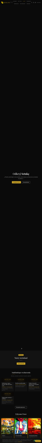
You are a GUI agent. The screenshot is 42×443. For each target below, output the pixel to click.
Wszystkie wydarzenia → (21, 407)
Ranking (28, 3)
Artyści (20, 1)
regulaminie (20, 441)
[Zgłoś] (35, 2)
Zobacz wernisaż (21, 363)
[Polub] (12, 432)
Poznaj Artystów (26, 182)
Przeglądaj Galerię (16, 182)
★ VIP (24, 1)
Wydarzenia (22, 3)
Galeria (15, 1)
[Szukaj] (31, 2)
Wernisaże (16, 3)
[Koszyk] (33, 2)
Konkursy (29, 1)
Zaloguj (39, 2)
